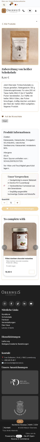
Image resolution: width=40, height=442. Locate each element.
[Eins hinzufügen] (17, 203)
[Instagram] (4, 303)
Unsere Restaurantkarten (17, 1)
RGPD (30, 425)
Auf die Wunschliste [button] (13, 116)
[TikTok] (18, 303)
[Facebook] (11, 303)
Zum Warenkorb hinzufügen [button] (21, 209)
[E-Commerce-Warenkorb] (29, 11)
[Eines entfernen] (4, 203)
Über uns (5, 1)
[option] (20, 250)
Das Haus (6, 325)
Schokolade (7, 317)
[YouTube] (31, 303)
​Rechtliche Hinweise (19, 425)
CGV (36, 425)
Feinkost (5, 320)
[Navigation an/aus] (4, 10)
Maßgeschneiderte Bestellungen (15, 344)
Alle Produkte (9, 24)
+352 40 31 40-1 (10, 360)
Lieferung (6, 341)
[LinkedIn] (24, 303)
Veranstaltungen (8, 322)
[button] (4, 5)
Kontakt (7, 428)
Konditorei (6, 314)
